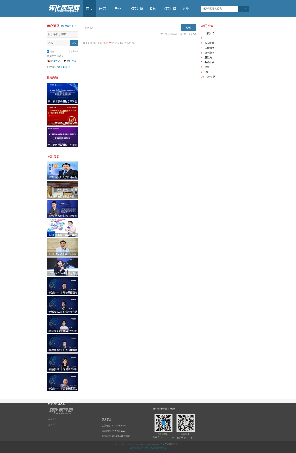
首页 (89, 9)
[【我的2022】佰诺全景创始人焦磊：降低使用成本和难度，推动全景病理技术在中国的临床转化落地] (62, 304)
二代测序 (209, 47)
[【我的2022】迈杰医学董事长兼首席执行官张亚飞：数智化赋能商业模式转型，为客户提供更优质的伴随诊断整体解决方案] (62, 343)
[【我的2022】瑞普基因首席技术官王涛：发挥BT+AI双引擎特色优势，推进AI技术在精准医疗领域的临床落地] (62, 285)
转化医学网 (166, 444)
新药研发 (209, 62)
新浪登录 (55, 60)
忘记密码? (73, 51)
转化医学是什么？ (69, 26)
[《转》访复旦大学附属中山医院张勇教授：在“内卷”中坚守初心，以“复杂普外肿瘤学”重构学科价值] (62, 170)
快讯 (207, 71)
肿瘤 (207, 67)
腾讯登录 (71, 60)
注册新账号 (64, 67)
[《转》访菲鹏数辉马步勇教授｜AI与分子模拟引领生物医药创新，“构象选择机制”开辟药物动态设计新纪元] (62, 227)
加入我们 (52, 425)
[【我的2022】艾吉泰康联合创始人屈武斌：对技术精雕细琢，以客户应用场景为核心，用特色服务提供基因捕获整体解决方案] (62, 381)
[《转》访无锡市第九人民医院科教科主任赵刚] (62, 247)
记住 (52, 51)
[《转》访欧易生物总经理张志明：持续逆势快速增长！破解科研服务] (62, 208)
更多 (185, 9)
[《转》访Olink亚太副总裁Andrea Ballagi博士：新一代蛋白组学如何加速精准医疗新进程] (62, 266)
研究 (102, 9)
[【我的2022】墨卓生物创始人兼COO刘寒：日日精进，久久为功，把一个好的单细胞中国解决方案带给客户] (62, 324)
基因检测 (209, 43)
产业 (117, 9)
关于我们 (52, 419)
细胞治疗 (209, 52)
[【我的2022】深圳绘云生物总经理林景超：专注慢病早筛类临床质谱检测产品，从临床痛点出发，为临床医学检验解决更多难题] (62, 362)
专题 (152, 9)
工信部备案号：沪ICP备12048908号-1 (148, 448)
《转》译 (169, 9)
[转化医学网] (64, 8)
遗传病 (208, 57)
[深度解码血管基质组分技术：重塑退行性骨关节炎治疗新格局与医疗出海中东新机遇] (62, 189)
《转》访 (136, 9)
